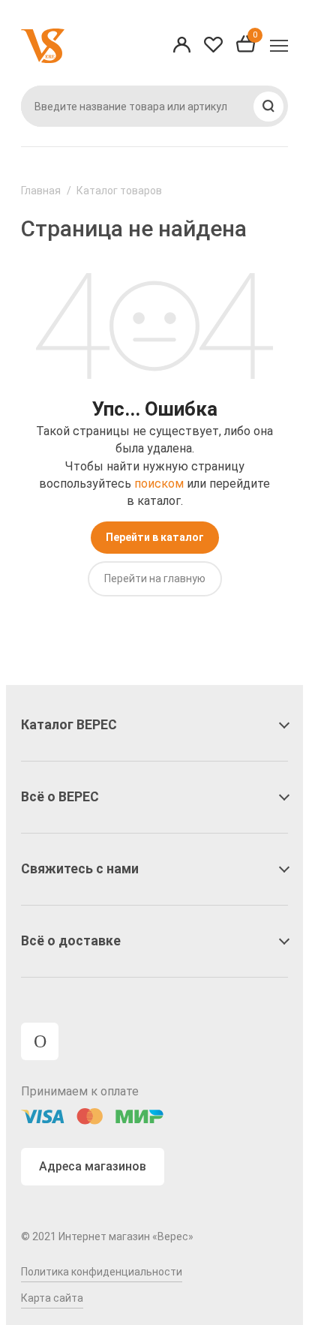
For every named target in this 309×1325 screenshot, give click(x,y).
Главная (41, 191)
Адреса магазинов (92, 1166)
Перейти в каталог (155, 537)
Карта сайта (52, 1298)
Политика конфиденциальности (101, 1272)
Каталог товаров (119, 191)
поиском (159, 483)
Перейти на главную (155, 578)
